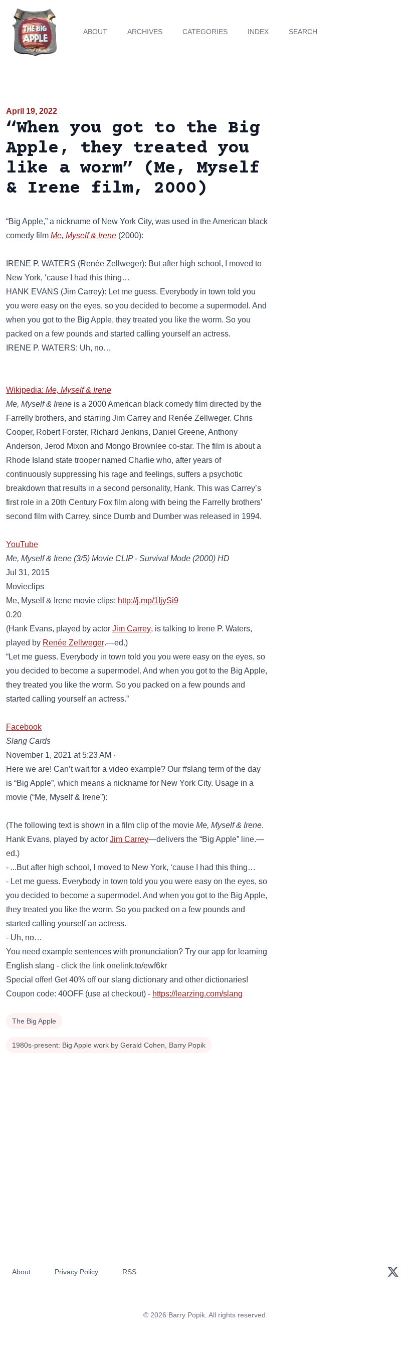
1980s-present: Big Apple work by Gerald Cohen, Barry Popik (109, 1045)
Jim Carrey (131, 628)
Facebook (24, 727)
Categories (205, 32)
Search (303, 32)
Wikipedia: (58, 390)
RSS (129, 1272)
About (95, 32)
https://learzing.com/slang (197, 993)
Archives (144, 32)
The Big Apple (34, 1021)
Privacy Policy (76, 1272)
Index (258, 32)
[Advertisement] (342, 162)
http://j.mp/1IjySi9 (148, 600)
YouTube (22, 544)
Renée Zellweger (73, 642)
